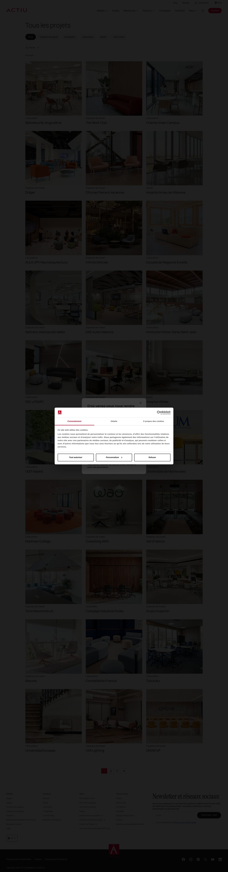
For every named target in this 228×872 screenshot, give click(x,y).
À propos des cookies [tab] (153, 421)
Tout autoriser (75, 457)
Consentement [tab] (74, 421)
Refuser (152, 457)
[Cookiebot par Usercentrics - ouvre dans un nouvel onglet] (158, 413)
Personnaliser (112, 457)
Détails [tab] (114, 421)
